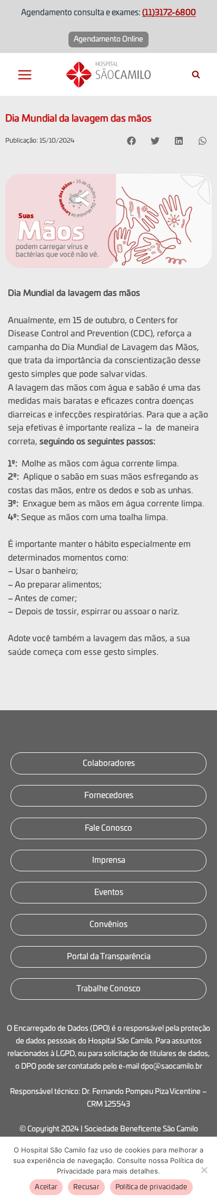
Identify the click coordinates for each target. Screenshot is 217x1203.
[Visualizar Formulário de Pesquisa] (196, 74)
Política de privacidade (151, 1187)
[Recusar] (204, 1170)
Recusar (86, 1187)
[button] (131, 141)
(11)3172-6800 (169, 13)
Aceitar (46, 1187)
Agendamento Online (108, 39)
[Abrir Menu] (25, 74)
